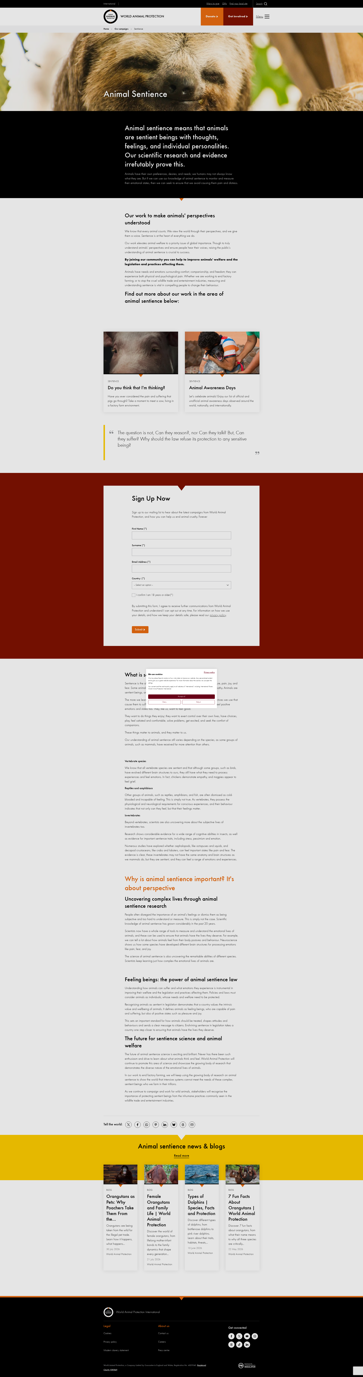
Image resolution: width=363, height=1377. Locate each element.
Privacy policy (209, 672)
